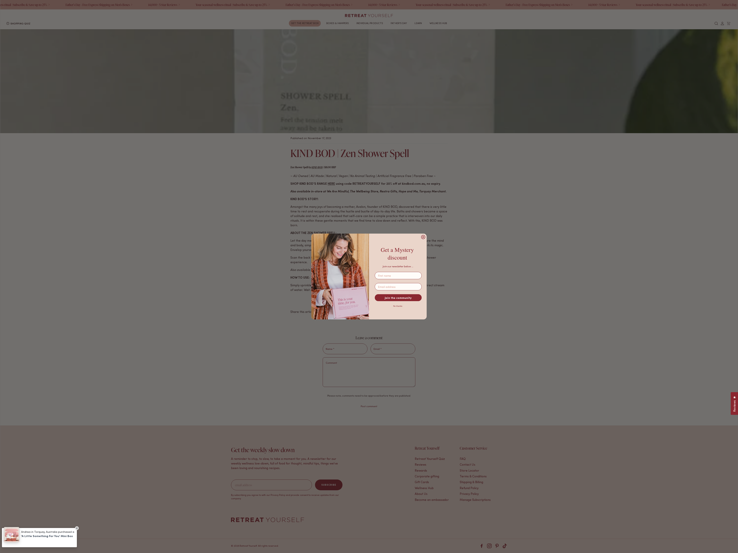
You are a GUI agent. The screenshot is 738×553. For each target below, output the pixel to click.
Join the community (398, 298)
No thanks (397, 306)
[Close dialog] (423, 237)
